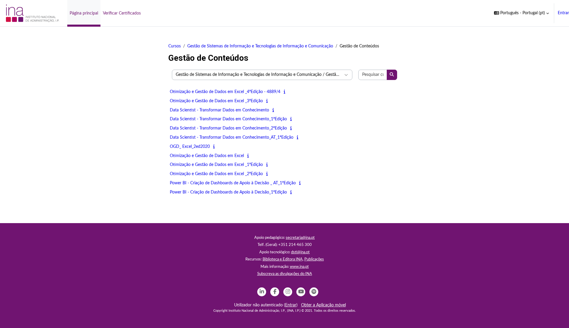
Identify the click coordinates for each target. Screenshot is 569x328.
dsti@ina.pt (300, 252)
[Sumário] (285, 92)
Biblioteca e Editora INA (283, 259)
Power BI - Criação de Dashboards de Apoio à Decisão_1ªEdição (228, 192)
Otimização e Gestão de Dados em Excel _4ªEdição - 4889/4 (225, 92)
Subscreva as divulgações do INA (284, 274)
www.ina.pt (299, 267)
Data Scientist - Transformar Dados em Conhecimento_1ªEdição (228, 119)
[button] (521, 13)
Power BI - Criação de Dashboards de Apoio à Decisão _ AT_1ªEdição (233, 183)
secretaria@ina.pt (300, 238)
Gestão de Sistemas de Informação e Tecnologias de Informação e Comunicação (260, 46)
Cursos (174, 46)
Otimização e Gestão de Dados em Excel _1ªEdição (216, 165)
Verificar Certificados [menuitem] (122, 13)
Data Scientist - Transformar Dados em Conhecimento (219, 110)
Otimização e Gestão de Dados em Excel (207, 156)
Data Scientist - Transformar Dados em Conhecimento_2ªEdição (228, 128)
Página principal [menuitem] (84, 13)
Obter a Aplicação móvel (323, 305)
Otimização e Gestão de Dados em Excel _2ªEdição (216, 174)
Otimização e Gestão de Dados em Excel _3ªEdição (216, 101)
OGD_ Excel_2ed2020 (190, 147)
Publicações (314, 259)
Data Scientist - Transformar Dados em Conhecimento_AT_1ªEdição (231, 137)
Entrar (563, 13)
